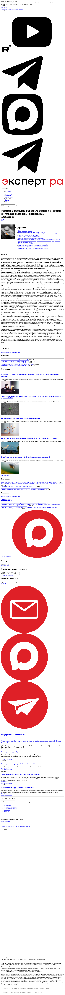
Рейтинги (8, 191)
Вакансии (6, 811)
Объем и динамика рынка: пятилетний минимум (31, 232)
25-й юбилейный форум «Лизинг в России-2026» (17, 787)
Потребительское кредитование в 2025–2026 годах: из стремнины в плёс (25, 457)
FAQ (6, 201)
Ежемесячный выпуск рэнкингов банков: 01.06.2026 (15, 365)
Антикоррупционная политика (12, 812)
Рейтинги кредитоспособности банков (11, 352)
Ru (6, 188)
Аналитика (8, 192)
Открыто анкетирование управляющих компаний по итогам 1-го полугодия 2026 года (24, 503)
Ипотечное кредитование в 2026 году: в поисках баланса (20, 418)
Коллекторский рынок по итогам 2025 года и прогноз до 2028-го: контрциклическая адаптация (27, 482)
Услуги (7, 200)
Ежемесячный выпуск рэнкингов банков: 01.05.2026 (15, 361)
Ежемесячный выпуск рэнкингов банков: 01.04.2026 (15, 362)
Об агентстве (7, 805)
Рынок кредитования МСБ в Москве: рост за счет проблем (34, 244)
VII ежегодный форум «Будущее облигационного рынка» (20, 774)
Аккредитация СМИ (6, 759)
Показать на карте (5, 821)
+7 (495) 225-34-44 (6, 826)
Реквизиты (7, 810)
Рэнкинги (8, 195)
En (3, 188)
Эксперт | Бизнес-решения (16, 9)
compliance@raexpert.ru (7, 575)
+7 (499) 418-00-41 (16, 826)
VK (2, 219)
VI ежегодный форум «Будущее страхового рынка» (18, 752)
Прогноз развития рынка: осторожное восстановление (33, 245)
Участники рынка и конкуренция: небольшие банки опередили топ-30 (37, 233)
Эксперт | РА (5, 9)
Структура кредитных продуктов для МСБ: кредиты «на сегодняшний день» (39, 239)
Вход (4, 10)
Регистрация (4, 757)
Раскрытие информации (10, 808)
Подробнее (4, 7)
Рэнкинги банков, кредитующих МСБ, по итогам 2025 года (17, 364)
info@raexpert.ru (25, 826)
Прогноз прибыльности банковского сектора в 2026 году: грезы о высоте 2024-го (29, 438)
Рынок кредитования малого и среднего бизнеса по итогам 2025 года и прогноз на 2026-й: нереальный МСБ (30, 483)
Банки (54, 482)
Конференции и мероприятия (13, 734)
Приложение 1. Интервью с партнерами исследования (33, 246)
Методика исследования (25, 231)
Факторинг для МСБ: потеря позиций (28, 235)
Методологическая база (10, 807)
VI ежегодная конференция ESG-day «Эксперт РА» (18, 764)
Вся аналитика (5, 475)
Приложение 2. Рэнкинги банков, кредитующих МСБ (33, 248)
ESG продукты (9, 194)
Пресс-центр (6, 500)
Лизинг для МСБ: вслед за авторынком (28, 236)
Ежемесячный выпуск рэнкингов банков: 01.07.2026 (15, 360)
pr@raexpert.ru (4, 583)
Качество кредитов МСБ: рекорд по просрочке (31, 238)
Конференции (9, 197)
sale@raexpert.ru (5, 565)
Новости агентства (6, 556)
